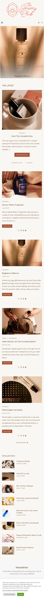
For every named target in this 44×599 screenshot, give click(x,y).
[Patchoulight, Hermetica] (22, 389)
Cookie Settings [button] (9, 594)
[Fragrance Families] (8, 464)
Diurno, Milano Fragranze (13, 205)
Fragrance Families (23, 461)
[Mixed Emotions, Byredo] (8, 550)
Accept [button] (20, 594)
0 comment (29, 162)
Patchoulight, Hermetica (12, 410)
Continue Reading (22, 154)
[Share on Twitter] (23, 230)
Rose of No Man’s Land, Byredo (27, 523)
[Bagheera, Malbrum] (22, 52)
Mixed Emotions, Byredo (24, 547)
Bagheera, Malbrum (22, 76)
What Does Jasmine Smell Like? (27, 498)
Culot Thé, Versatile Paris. (22, 136)
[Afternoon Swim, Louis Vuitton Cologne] (8, 513)
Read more (7, 226)
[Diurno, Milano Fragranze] (22, 184)
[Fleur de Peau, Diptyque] (8, 489)
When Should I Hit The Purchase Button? (19, 341)
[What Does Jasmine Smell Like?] (8, 501)
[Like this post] (18, 230)
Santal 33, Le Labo (22, 473)
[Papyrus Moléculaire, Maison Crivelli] (8, 538)
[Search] (42, 23)
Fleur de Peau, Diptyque (24, 486)
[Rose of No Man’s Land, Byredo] (8, 526)
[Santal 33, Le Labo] (8, 476)
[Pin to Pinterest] (25, 230)
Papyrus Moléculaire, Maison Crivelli (28, 535)
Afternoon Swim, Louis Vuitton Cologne (27, 512)
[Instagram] (38, 23)
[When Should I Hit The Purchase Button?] (22, 321)
